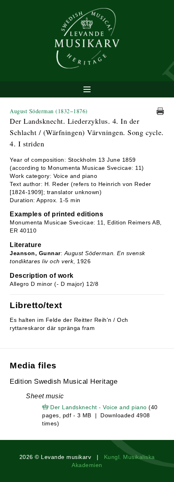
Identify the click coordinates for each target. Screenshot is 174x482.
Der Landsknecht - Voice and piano (98, 407)
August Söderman (49, 111)
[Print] (160, 111)
